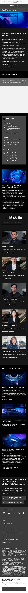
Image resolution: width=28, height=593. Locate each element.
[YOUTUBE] (9, 513)
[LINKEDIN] (24, 513)
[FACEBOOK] (14, 513)
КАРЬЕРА (4, 520)
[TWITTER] (19, 513)
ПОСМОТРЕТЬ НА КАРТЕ (12, 133)
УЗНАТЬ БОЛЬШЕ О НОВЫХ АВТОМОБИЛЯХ (15, 498)
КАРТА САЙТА (5, 536)
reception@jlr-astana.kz (12, 66)
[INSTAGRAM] (4, 513)
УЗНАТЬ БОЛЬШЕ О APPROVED (14, 502)
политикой (8, 584)
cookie (16, 582)
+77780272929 (10, 123)
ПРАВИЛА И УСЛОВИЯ (7, 523)
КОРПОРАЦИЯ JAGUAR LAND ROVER (10, 539)
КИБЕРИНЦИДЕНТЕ (6, 542)
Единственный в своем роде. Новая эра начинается (14, 2)
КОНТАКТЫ (4, 526)
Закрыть (14, 589)
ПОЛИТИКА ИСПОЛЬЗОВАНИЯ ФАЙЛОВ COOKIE (12, 533)
